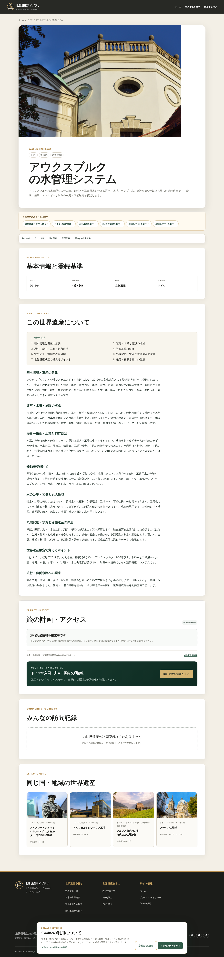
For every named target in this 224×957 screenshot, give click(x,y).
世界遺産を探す (192, 7)
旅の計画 (53, 238)
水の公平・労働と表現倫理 (50, 354)
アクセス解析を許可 (170, 945)
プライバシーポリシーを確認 (54, 947)
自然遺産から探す (73, 910)
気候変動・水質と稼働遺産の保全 (135, 354)
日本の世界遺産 (72, 897)
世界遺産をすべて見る (35, 223)
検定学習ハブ (108, 891)
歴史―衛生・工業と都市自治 (51, 348)
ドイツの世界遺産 (62, 223)
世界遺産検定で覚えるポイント (52, 359)
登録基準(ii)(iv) (125, 348)
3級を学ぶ (107, 897)
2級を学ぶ (107, 904)
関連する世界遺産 (83, 238)
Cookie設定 (145, 903)
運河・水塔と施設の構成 (130, 343)
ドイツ (30, 20)
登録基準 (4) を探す (164, 223)
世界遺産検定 (210, 7)
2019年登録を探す (111, 223)
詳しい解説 (39, 238)
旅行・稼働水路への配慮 (130, 359)
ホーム (178, 7)
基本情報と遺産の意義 (47, 343)
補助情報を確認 (190, 655)
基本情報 (26, 238)
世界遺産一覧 (71, 891)
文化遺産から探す (73, 904)
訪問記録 (66, 238)
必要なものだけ (146, 945)
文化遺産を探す (86, 223)
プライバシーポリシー (150, 897)
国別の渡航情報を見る (176, 674)
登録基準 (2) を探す (137, 223)
